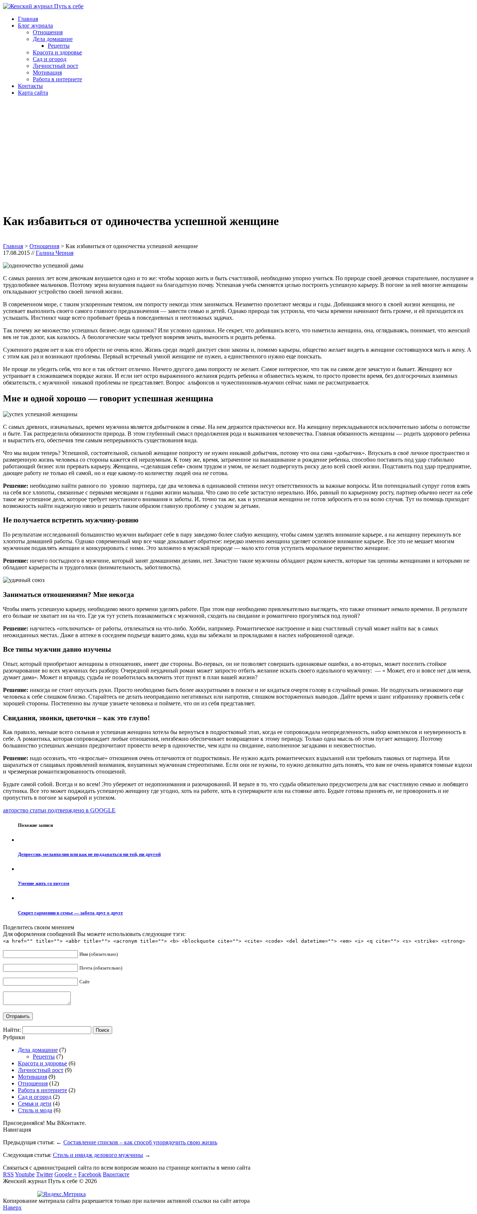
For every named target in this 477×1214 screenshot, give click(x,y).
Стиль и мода (35, 1110)
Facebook (89, 1174)
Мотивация (47, 72)
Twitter (44, 1174)
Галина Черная (54, 253)
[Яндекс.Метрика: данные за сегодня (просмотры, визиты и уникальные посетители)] (61, 1194)
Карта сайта (33, 92)
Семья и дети (34, 1103)
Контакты (30, 86)
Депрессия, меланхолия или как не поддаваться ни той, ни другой (89, 854)
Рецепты (59, 45)
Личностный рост (55, 66)
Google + (65, 1174)
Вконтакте (116, 1174)
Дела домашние (53, 39)
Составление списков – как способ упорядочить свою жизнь (140, 1142)
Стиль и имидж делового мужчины (98, 1155)
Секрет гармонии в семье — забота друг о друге (70, 913)
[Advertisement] (226, 154)
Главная (28, 19)
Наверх (12, 1207)
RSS (8, 1174)
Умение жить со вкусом (43, 883)
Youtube (25, 1174)
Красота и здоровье (57, 52)
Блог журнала (35, 25)
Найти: (12, 1030)
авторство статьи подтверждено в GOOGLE (59, 810)
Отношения (48, 32)
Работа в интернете (57, 79)
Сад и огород (49, 59)
